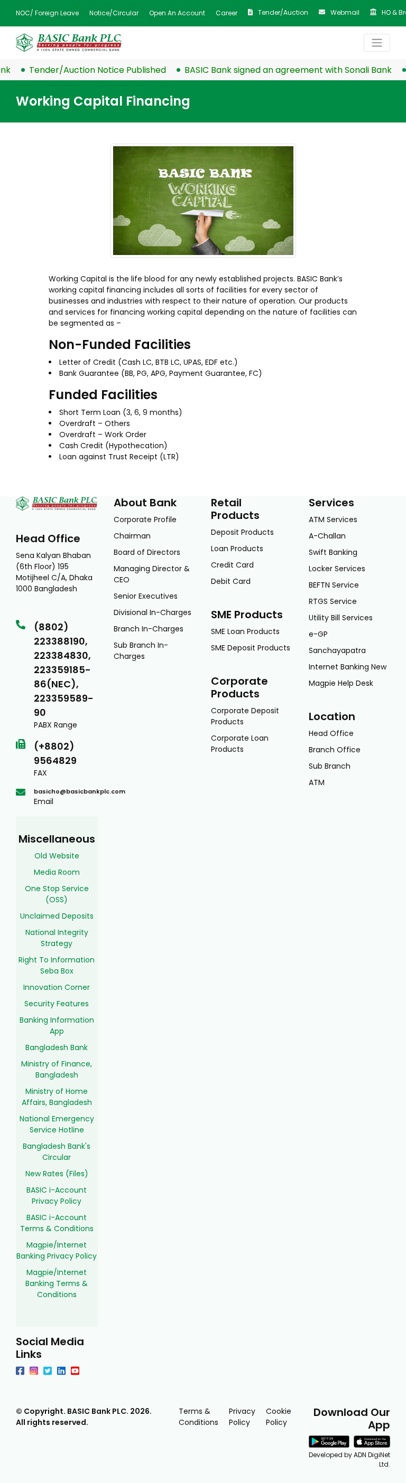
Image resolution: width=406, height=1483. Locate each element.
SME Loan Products (245, 631)
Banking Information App (57, 1025)
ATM (317, 782)
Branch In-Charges (148, 629)
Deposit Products (242, 532)
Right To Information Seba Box (57, 965)
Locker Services (337, 568)
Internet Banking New (347, 667)
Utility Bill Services (341, 617)
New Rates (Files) (56, 1173)
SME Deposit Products (250, 648)
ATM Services (333, 519)
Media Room (57, 872)
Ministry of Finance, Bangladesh (56, 1069)
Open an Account (177, 12)
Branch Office (335, 749)
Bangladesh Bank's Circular (56, 1152)
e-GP (318, 634)
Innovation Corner (56, 987)
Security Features (56, 1003)
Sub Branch (329, 766)
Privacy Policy (242, 1417)
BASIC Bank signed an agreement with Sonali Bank (276, 70)
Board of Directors (147, 552)
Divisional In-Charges (152, 612)
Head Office (331, 733)
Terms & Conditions (198, 1417)
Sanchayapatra (337, 650)
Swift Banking (333, 552)
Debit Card (231, 581)
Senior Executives (146, 596)
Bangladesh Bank (56, 1047)
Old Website (56, 856)
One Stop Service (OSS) (57, 894)
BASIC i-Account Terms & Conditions (57, 1223)
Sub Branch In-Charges (141, 651)
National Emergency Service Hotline (57, 1124)
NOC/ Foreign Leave (47, 12)
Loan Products (237, 548)
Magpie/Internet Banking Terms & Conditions (56, 1283)
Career (226, 12)
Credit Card (232, 565)
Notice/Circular (114, 12)
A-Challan (327, 536)
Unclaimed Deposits (57, 916)
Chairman (132, 536)
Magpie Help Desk (341, 683)
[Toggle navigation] (377, 43)
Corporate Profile (145, 519)
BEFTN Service (334, 585)
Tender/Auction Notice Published (85, 70)
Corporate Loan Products (240, 743)
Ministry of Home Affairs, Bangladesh (57, 1097)
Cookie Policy (278, 1417)
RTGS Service (333, 601)
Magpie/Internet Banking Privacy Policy (56, 1250)
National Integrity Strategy (56, 938)
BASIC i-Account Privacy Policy (56, 1195)
